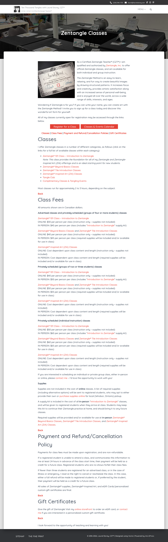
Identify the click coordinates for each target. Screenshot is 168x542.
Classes (45, 133)
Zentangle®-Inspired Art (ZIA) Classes (62, 173)
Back (40, 193)
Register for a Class (65, 126)
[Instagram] (150, 3)
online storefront (83, 509)
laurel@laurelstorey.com (136, 3)
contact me (61, 378)
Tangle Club (49, 177)
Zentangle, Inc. (113, 65)
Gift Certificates (118, 133)
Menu (141, 9)
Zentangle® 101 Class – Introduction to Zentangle (68, 156)
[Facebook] (147, 3)
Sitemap (20, 536)
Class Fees (56, 133)
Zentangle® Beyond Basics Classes (61, 166)
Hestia (130, 536)
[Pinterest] (153, 3)
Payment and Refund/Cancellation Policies (86, 133)
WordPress (149, 536)
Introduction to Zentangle (100, 225)
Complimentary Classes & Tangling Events (64, 181)
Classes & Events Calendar (99, 126)
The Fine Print (36, 536)
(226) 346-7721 (118, 3)
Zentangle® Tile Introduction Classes (62, 170)
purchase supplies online (72, 396)
